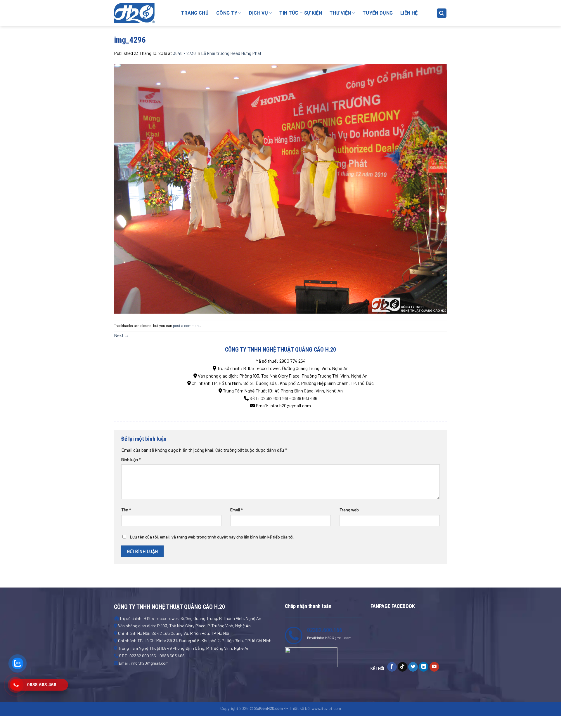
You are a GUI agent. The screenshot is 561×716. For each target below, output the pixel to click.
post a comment (186, 325)
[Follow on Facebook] (392, 667)
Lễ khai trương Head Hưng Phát (231, 53)
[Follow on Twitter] (413, 667)
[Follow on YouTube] (434, 667)
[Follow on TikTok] (402, 667)
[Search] (442, 13)
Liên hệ (409, 13)
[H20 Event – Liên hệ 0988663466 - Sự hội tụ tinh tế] (143, 13)
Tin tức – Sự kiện (300, 13)
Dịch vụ (258, 13)
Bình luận (131, 459)
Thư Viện (340, 13)
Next (121, 335)
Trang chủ (195, 13)
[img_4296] (280, 188)
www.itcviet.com (326, 708)
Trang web (349, 509)
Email (236, 509)
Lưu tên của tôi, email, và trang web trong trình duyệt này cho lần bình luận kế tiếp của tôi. (212, 536)
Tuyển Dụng (378, 13)
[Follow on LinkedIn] (423, 667)
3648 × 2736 (184, 53)
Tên (126, 509)
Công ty (226, 13)
